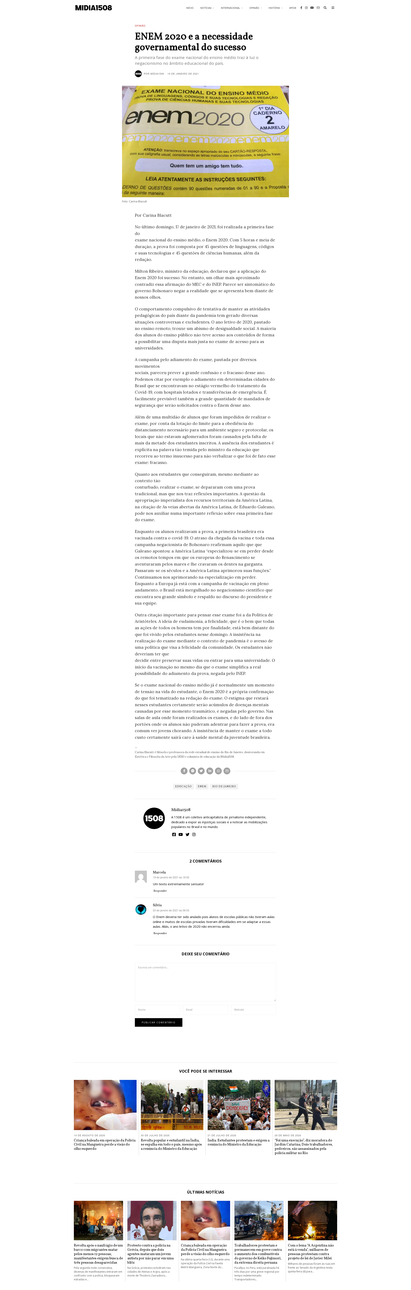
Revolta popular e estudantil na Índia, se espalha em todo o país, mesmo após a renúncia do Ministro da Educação (171, 1145)
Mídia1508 (181, 810)
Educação (183, 786)
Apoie (292, 7)
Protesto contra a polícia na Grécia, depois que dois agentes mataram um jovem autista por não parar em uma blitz (150, 1254)
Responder (160, 891)
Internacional (230, 7)
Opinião (254, 7)
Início (190, 7)
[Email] (318, 7)
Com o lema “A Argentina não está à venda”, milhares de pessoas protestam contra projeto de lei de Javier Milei (311, 1252)
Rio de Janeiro (224, 786)
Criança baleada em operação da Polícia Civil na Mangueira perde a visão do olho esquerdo (105, 1145)
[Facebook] (301, 7)
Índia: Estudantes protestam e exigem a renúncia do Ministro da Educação (239, 1142)
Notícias (205, 7)
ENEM (202, 786)
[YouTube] (312, 7)
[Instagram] (306, 7)
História (274, 7)
